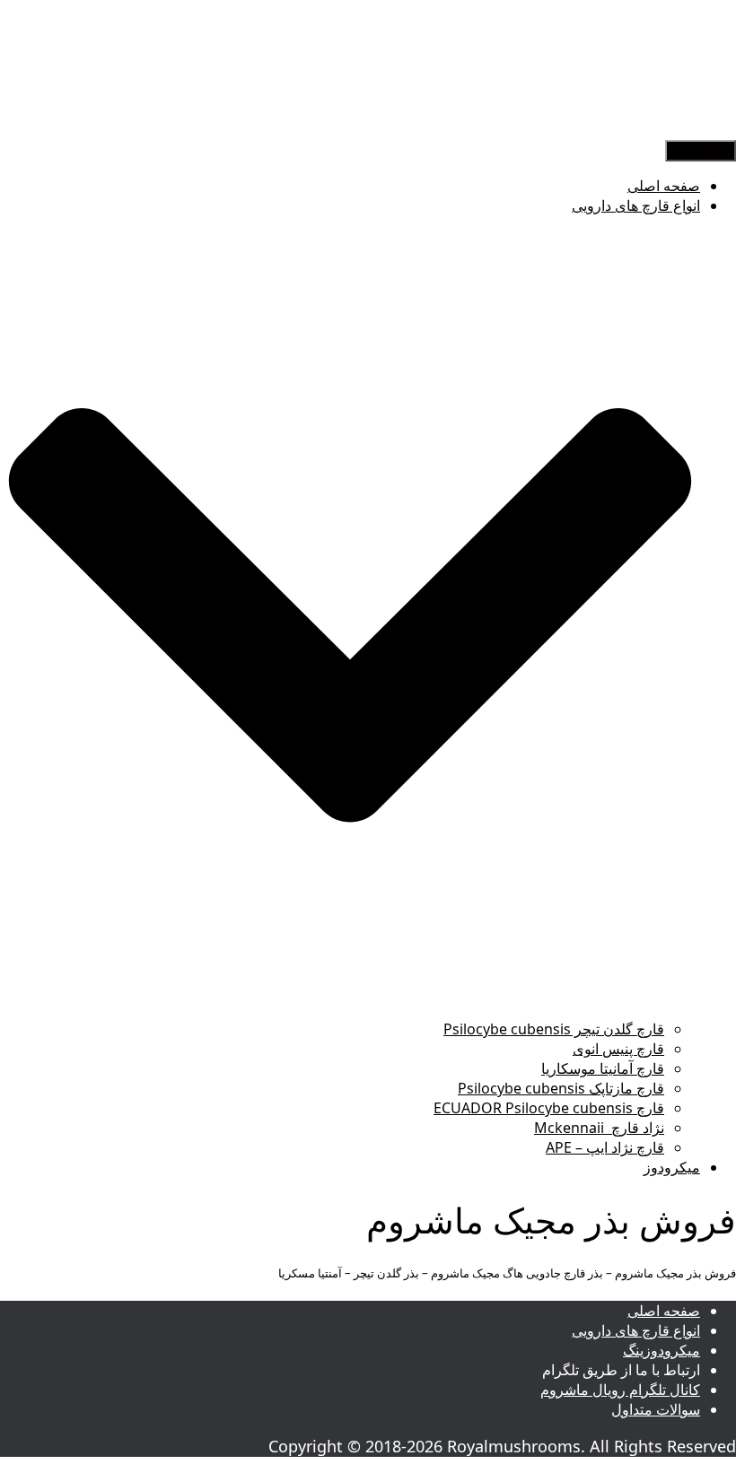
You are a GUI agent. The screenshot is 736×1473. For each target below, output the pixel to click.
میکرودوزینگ (661, 1350)
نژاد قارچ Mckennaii (599, 1127)
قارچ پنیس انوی (618, 1049)
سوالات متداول (655, 1409)
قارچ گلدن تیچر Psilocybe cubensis (553, 1029)
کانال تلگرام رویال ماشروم (620, 1389)
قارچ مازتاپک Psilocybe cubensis (561, 1088)
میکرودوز (672, 1167)
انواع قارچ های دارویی (636, 1330)
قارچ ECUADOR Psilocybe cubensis (549, 1108)
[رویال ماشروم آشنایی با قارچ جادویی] (668, 129)
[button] (350, 1009)
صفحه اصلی (663, 186)
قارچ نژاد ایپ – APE (605, 1147)
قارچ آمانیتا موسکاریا (602, 1068)
